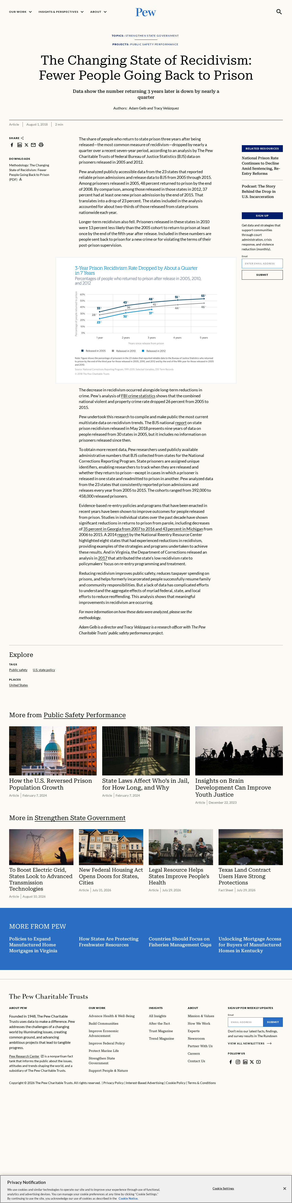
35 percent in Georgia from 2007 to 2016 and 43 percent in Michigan (143, 528)
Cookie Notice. (128, 1198)
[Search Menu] (279, 11)
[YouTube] (258, 1062)
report (181, 422)
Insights (156, 1008)
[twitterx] (26, 145)
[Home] (48, 996)
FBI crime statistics (138, 395)
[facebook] (12, 145)
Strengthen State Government (80, 818)
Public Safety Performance (85, 715)
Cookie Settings (223, 1188)
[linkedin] (19, 145)
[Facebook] (230, 1062)
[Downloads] (279, 133)
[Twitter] (252, 1062)
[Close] (285, 1189)
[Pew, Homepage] (146, 11)
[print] (41, 145)
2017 (102, 557)
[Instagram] (238, 1062)
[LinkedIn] (245, 1062)
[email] (33, 145)
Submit (262, 274)
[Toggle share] (268, 133)
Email (245, 256)
